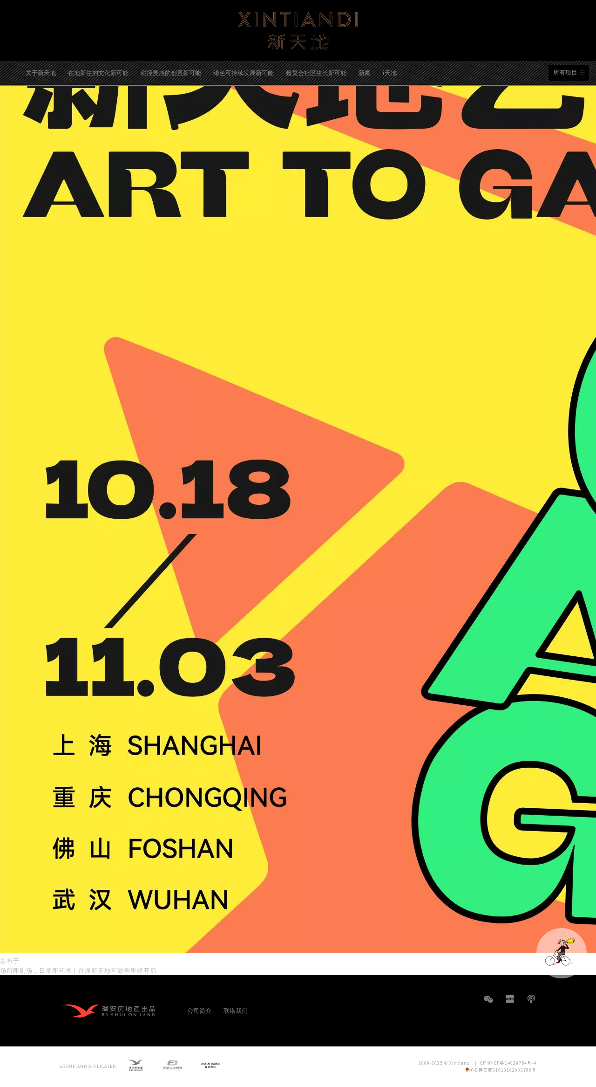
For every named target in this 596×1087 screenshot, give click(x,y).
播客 (531, 999)
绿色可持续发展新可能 (243, 72)
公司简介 (199, 1010)
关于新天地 (41, 72)
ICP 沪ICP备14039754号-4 (507, 1063)
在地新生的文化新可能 (98, 72)
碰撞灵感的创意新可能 (171, 72)
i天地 (390, 72)
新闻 (365, 72)
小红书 (510, 999)
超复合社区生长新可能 (316, 72)
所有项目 (565, 72)
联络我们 (236, 1010)
